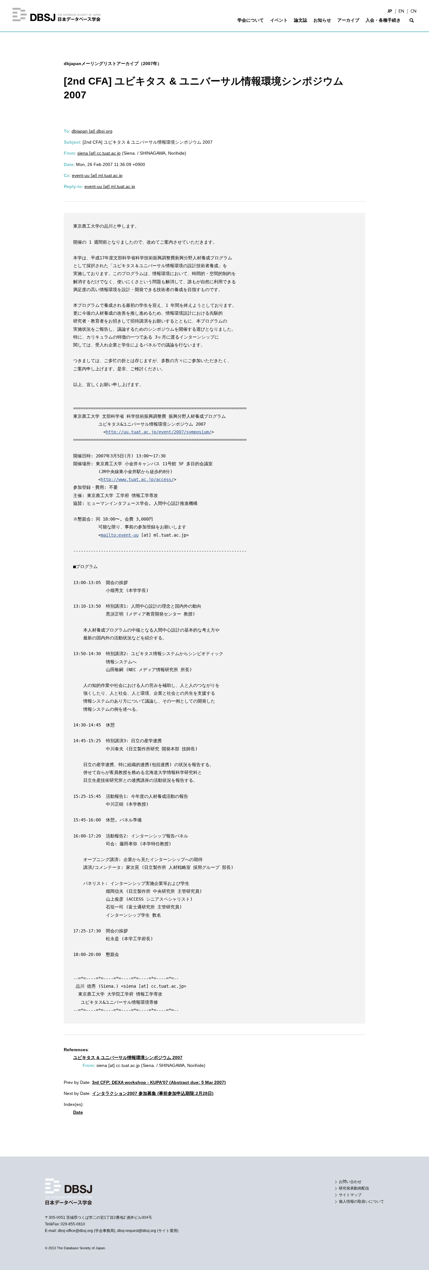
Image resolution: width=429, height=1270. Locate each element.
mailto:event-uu (119, 535)
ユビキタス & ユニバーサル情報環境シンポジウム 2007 (127, 1057)
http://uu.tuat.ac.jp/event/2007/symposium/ (158, 431)
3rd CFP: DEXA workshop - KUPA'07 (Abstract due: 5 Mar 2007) (159, 1082)
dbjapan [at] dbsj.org (92, 131)
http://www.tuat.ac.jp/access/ (137, 479)
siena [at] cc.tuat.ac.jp (99, 153)
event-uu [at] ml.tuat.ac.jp (97, 175)
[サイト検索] (411, 24)
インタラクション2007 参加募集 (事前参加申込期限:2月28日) (153, 1093)
